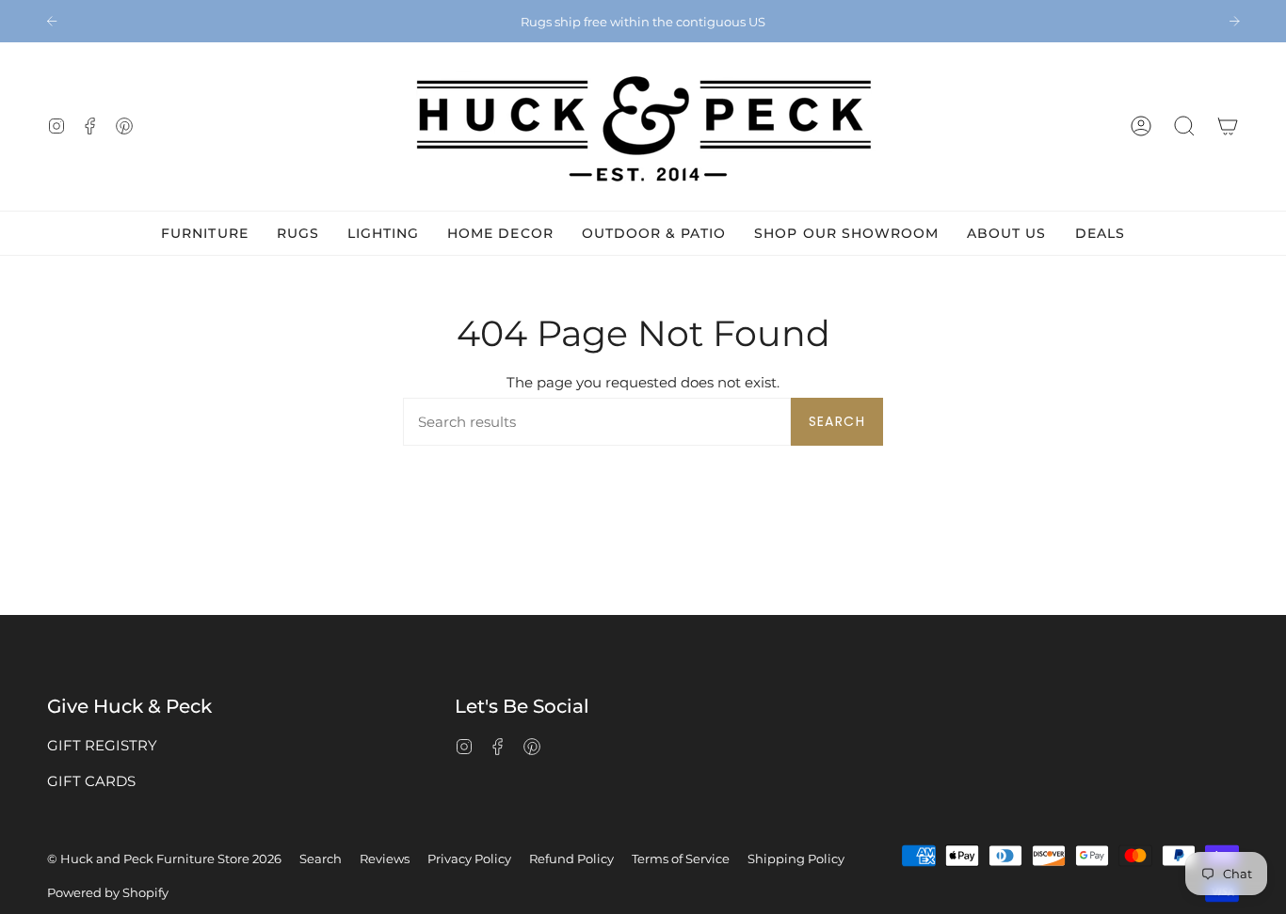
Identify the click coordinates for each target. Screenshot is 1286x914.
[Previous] (51, 20)
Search (837, 421)
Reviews (385, 858)
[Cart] (1227, 126)
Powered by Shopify (108, 892)
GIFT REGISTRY (102, 745)
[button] (1184, 126)
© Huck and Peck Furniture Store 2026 (164, 858)
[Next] (1234, 20)
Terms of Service (681, 858)
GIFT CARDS (91, 781)
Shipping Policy (795, 858)
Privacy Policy (469, 858)
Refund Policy (571, 858)
